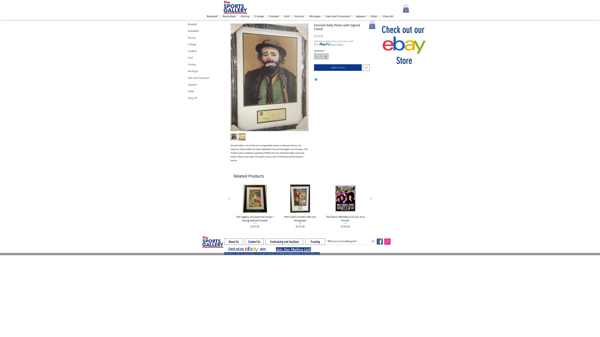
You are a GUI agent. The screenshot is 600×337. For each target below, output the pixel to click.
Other (191, 91)
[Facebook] (380, 242)
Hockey (192, 64)
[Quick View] (255, 199)
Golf (190, 57)
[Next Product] (371, 198)
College (192, 44)
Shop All (192, 98)
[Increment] (326, 56)
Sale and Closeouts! (198, 78)
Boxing (191, 37)
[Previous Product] (229, 198)
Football (192, 51)
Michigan (193, 71)
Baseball (192, 24)
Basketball (193, 31)
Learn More (337, 44)
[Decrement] (316, 56)
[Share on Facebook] (316, 79)
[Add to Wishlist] (366, 67)
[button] (406, 9)
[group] (300, 206)
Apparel (192, 84)
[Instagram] (387, 242)
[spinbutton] (321, 56)
